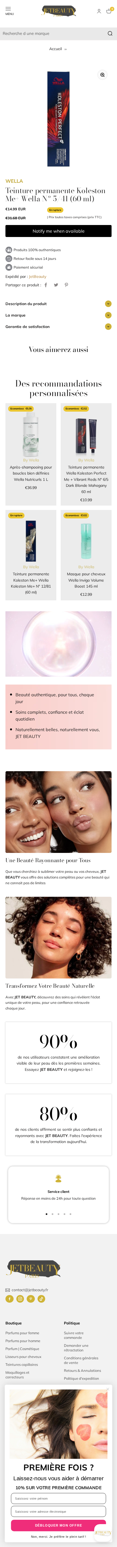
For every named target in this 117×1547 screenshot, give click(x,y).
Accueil (56, 48)
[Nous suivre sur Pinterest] (30, 1298)
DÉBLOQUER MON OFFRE (58, 1525)
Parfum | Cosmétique (22, 1349)
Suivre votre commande (74, 1335)
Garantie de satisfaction (27, 326)
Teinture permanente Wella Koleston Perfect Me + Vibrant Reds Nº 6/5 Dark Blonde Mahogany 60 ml (86, 479)
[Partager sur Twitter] (56, 285)
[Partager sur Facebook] (45, 285)
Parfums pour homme (22, 1341)
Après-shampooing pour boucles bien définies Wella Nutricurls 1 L (31, 473)
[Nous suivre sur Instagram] (20, 1298)
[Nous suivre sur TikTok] (41, 1298)
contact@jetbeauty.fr (30, 1289)
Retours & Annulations (82, 1370)
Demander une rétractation (76, 1347)
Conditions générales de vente (81, 1360)
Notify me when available (59, 231)
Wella (14, 181)
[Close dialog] (108, 1389)
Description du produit (26, 303)
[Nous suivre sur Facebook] (9, 1298)
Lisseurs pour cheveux (23, 1356)
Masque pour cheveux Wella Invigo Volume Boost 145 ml (86, 580)
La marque (15, 315)
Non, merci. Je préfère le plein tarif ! (58, 1536)
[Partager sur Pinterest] (66, 285)
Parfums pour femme (22, 1333)
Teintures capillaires (21, 1364)
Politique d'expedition (81, 1378)
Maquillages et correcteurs (17, 1374)
